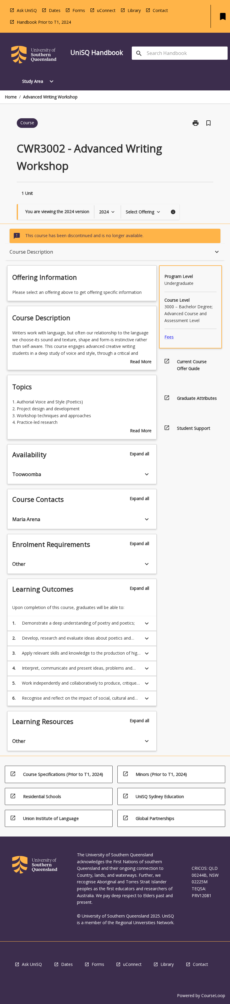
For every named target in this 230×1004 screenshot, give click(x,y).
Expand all (139, 454)
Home (11, 97)
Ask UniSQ (27, 10)
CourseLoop (213, 995)
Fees (169, 337)
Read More (141, 362)
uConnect (106, 10)
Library (134, 10)
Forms (78, 10)
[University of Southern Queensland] (34, 55)
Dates (54, 10)
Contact (160, 10)
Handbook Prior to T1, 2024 (44, 22)
